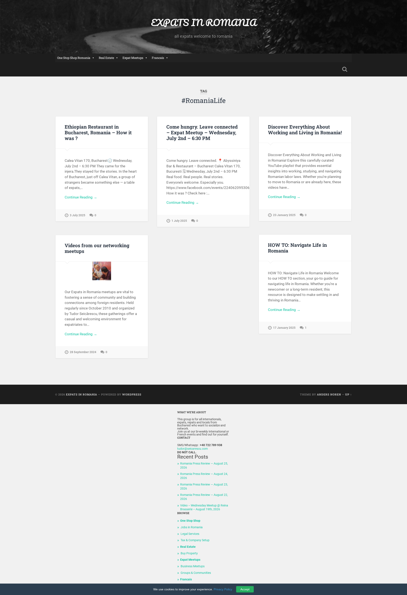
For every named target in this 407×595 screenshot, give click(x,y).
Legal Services (190, 534)
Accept (244, 589)
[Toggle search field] (344, 69)
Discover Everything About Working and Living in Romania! (305, 129)
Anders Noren (329, 394)
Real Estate (106, 58)
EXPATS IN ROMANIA (203, 22)
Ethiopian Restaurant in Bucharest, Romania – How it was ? (98, 132)
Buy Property (189, 553)
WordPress (131, 394)
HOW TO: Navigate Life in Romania (297, 248)
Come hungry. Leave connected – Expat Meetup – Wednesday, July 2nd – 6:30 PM (202, 132)
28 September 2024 (83, 352)
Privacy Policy (223, 589)
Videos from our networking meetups (97, 248)
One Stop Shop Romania (73, 58)
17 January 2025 (284, 328)
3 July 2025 (77, 215)
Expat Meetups (133, 58)
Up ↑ (348, 394)
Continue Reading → (81, 197)
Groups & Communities (196, 573)
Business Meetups (193, 566)
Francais (158, 58)
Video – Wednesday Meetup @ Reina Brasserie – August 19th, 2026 (204, 507)
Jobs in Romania (192, 527)
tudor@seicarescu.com (192, 449)
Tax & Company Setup (195, 540)
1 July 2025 (179, 221)
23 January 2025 (284, 215)
